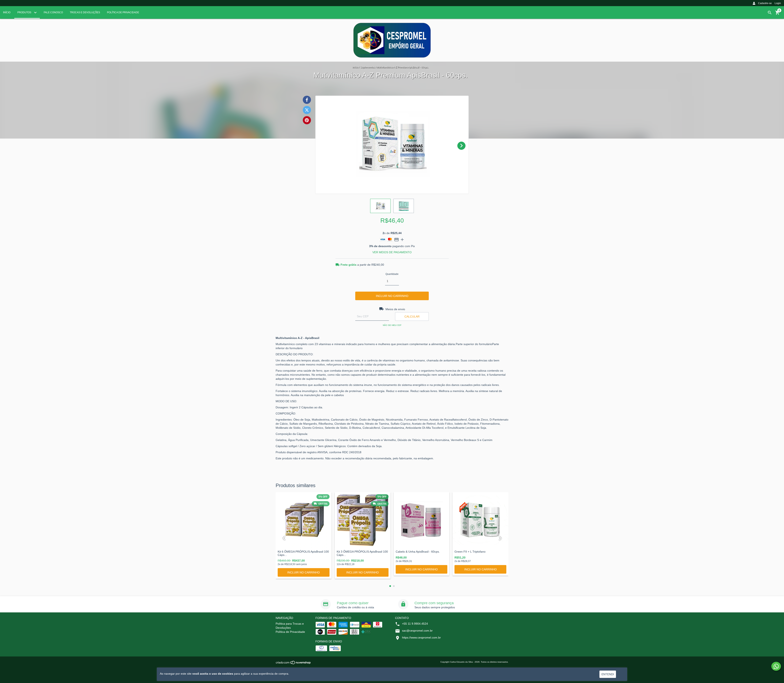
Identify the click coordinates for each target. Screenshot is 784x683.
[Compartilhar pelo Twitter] (307, 110)
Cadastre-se (765, 3)
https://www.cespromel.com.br (421, 637)
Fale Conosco (53, 12)
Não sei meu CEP (392, 325)
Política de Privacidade (123, 12)
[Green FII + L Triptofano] (480, 520)
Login (778, 3)
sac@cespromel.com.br (417, 630)
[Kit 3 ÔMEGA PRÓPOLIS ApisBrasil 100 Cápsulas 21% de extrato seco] (363, 520)
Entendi (607, 674)
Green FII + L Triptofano (470, 551)
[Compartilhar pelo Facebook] (307, 100)
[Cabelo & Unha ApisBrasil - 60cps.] (422, 520)
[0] (777, 14)
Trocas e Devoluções (85, 12)
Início (6, 12)
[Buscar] (769, 12)
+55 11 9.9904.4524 (415, 623)
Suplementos (367, 67)
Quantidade (392, 274)
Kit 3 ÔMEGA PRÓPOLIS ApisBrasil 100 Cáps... (362, 553)
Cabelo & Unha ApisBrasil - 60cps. (418, 551)
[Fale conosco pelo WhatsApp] (776, 666)
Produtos (24, 12)
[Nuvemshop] (293, 664)
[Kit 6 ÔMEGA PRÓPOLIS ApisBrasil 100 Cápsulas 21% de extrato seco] (304, 520)
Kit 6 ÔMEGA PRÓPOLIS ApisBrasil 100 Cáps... (303, 553)
